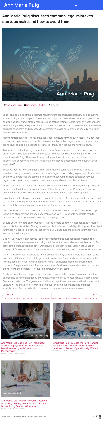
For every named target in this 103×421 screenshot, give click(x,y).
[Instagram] (100, 418)
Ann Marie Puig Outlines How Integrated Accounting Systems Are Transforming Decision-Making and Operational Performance (23, 347)
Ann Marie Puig (21, 5)
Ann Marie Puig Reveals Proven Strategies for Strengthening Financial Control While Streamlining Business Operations (24, 403)
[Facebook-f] (94, 416)
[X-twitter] (97, 416)
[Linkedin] (100, 416)
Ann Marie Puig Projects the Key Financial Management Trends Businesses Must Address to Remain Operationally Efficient (76, 345)
